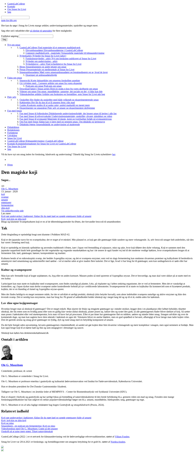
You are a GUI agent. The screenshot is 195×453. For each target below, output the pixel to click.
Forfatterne (12, 132)
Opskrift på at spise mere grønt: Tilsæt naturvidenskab (27, 431)
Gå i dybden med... (51, 83)
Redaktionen (13, 130)
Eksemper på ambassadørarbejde (41, 75)
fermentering (7, 205)
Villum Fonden (122, 436)
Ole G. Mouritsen (9, 188)
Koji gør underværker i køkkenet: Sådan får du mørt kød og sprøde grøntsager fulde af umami (46, 216)
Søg (9, 12)
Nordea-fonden (118, 441)
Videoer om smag (61, 91)
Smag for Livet (14, 138)
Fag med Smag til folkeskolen (68, 113)
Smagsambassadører (64, 72)
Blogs (43, 66)
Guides (55, 105)
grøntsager (6, 202)
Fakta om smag (14, 77)
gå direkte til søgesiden (41, 30)
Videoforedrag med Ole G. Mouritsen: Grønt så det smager (29, 428)
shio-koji (5, 208)
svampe (5, 197)
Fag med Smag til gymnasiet (66, 119)
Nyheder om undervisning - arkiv (42, 61)
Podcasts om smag (44, 86)
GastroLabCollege (16, 3)
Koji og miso (7, 423)
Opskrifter (59, 99)
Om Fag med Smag (62, 121)
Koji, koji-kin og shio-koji (13, 219)
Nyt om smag (13, 44)
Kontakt (11, 6)
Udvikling (12, 135)
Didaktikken (13, 127)
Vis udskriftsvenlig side (12, 210)
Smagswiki (50, 80)
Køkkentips (47, 102)
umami (4, 199)
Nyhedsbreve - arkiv (53, 64)
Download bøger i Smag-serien (59, 88)
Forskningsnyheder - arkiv (61, 58)
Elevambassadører (54, 50)
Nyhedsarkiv (43, 55)
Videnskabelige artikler (62, 94)
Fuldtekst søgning (10, 36)
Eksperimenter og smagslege (57, 108)
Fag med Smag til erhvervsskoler (66, 116)
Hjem (10, 164)
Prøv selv (11, 97)
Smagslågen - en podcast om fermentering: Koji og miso (28, 426)
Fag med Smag (14, 110)
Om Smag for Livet (16, 9)
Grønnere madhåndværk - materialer (65, 53)
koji (3, 194)
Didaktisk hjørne (50, 124)
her (113, 154)
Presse (47, 69)
